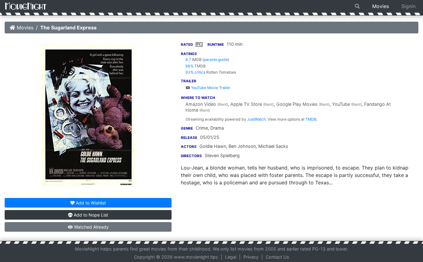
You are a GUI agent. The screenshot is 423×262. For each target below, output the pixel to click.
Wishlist (91, 202)
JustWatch (256, 119)
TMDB (310, 119)
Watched (91, 227)
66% (189, 66)
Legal (230, 257)
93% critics (195, 72)
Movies (380, 6)
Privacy (251, 257)
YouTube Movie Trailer (210, 87)
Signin (408, 6)
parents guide (216, 59)
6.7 (188, 59)
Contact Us (277, 257)
